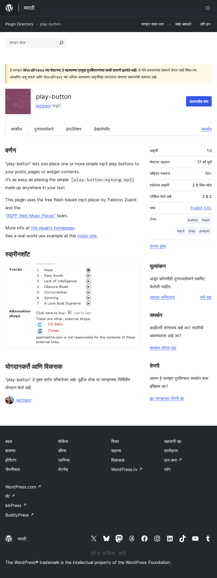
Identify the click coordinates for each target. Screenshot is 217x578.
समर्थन (206, 129)
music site (87, 235)
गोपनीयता (12, 469)
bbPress (16, 505)
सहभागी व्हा (172, 441)
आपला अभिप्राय (162, 297)
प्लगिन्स (64, 460)
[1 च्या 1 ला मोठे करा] (132, 270)
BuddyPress (19, 515)
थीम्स (62, 450)
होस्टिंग (10, 460)
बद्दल (8, 441)
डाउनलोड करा (198, 101)
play (192, 231)
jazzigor (43, 105)
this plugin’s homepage (52, 227)
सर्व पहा (206, 297)
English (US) (201, 208)
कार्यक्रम (171, 450)
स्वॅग (167, 469)
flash (206, 220)
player (205, 231)
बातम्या (10, 450)
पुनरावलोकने (43, 129)
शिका (115, 441)
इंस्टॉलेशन (73, 129)
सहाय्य (116, 450)
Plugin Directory (19, 24)
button (193, 220)
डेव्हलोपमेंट (102, 129)
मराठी (22, 538)
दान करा (173, 460)
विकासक (118, 460)
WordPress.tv (127, 469)
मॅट (10, 496)
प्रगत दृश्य (158, 246)
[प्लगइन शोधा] (61, 42)
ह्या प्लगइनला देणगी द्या (167, 398)
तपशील (16, 129)
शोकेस (63, 441)
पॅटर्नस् (63, 469)
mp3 (180, 231)
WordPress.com (23, 487)
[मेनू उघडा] (208, 8)
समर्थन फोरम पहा (163, 347)
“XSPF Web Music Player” (30, 215)
